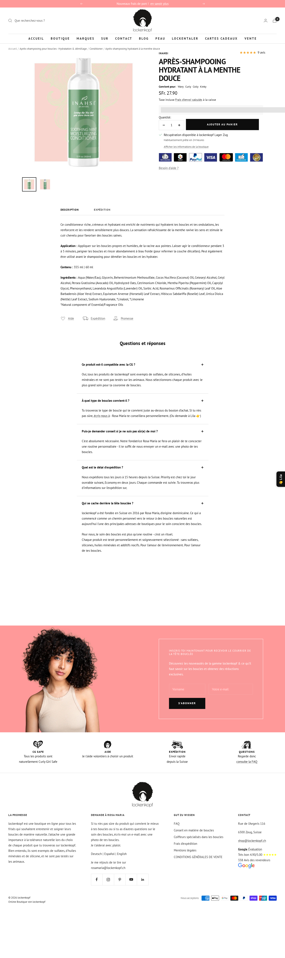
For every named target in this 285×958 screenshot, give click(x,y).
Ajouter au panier (222, 124)
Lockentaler (185, 38)
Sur (104, 38)
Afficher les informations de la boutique (186, 147)
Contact (123, 38)
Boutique (60, 38)
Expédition (102, 209)
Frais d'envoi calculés (188, 100)
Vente (251, 38)
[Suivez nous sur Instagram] (108, 879)
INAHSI (163, 53)
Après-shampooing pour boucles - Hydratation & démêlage (53, 48)
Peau (160, 38)
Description (70, 209)
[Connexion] (265, 20)
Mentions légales (185, 850)
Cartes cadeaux (221, 38)
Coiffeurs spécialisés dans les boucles (198, 837)
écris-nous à (102, 416)
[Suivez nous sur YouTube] (131, 879)
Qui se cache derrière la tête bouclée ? (107, 503)
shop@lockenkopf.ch (252, 841)
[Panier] (274, 21)
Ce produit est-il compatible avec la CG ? (108, 364)
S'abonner (187, 703)
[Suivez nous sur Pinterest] (119, 879)
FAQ (176, 824)
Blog (144, 38)
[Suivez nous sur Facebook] (96, 879)
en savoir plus (159, 4)
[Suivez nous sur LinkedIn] (142, 879)
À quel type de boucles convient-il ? (105, 401)
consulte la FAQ (246, 762)
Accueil (36, 38)
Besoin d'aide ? (169, 168)
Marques (86, 38)
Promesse (127, 318)
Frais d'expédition (185, 844)
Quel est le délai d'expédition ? (102, 467)
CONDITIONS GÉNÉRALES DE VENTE (198, 857)
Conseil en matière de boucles (194, 830)
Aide (71, 318)
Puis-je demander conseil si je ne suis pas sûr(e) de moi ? (120, 431)
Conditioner (96, 48)
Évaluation (250, 849)
